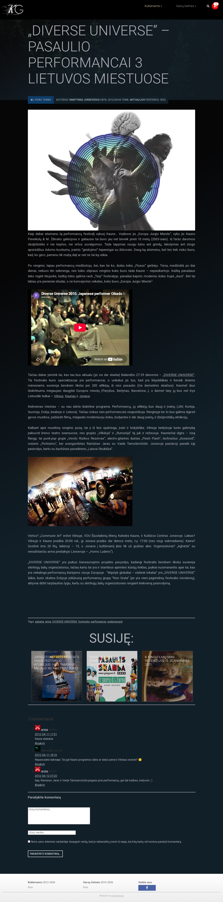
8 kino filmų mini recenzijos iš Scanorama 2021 (167, 660)
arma (48, 621)
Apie (30, 887)
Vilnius (58, 396)
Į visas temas (42, 99)
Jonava (84, 396)
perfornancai (98, 621)
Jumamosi (118, 895)
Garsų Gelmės (185, 6)
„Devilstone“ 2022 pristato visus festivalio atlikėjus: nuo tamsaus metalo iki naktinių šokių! (56, 662)
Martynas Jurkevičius (85, 99)
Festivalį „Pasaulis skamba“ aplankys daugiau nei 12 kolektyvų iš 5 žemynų (111, 662)
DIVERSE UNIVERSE (64, 621)
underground (114, 621)
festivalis (84, 621)
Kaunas (71, 396)
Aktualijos (137, 99)
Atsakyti (40, 743)
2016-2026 (98, 882)
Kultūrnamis (152, 6)
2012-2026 (41, 882)
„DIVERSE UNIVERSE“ (178, 375)
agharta (39, 621)
